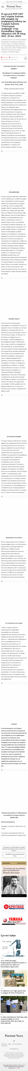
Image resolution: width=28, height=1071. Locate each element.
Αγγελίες (9, 1044)
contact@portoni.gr (14, 1049)
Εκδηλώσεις (4, 1044)
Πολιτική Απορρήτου (17, 1044)
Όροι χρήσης (4, 1045)
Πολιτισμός (5, 57)
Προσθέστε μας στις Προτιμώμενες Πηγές (14, 855)
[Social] (14, 1041)
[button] (2, 6)
